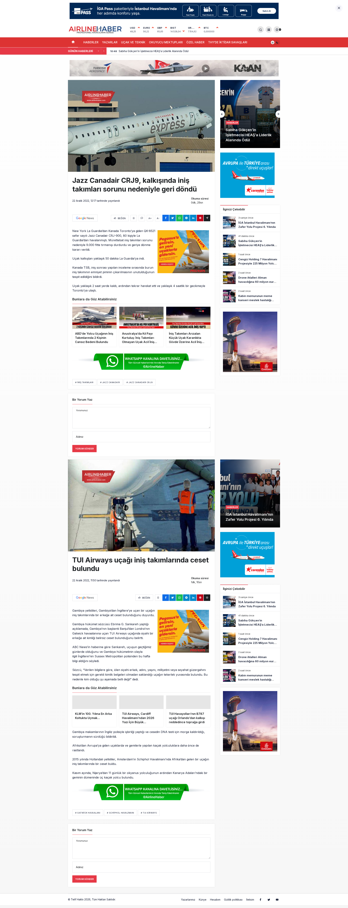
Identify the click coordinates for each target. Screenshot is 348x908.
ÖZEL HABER (195, 42)
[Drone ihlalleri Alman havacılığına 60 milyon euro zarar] (250, 278)
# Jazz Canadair (110, 382)
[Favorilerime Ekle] (133, 218)
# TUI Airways (149, 821)
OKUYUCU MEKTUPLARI (166, 42)
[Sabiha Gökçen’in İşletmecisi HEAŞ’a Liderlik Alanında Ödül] (250, 241)
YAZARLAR (109, 42)
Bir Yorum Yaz (82, 399)
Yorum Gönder (84, 448)
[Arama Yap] (260, 29)
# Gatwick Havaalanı (87, 821)
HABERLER (90, 42)
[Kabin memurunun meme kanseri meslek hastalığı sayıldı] (250, 296)
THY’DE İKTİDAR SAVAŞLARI (227, 42)
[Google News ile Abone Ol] (85, 218)
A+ (150, 218)
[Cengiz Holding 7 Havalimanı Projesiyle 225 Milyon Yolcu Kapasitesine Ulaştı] (250, 259)
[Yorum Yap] (142, 218)
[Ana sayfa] (73, 42)
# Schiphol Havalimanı (120, 821)
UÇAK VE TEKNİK (133, 42)
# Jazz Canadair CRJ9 (140, 382)
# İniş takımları (84, 382)
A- (158, 218)
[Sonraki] (104, 51)
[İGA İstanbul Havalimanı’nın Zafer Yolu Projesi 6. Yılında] (250, 223)
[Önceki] (98, 51)
